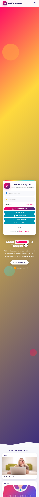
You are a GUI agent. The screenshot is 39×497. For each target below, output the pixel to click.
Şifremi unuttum (30, 204)
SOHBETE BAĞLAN (21, 209)
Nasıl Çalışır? (19, 268)
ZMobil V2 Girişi (21, 219)
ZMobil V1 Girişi (21, 216)
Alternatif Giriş (20, 223)
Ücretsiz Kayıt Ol (24, 231)
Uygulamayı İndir (19, 262)
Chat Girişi (21, 212)
